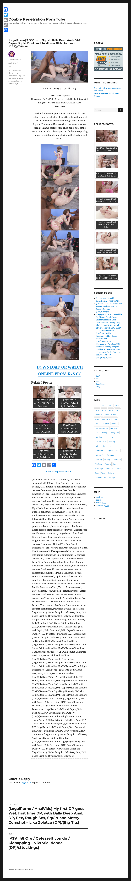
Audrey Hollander (109, 419)
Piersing (98, 460)
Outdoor (110, 455)
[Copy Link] (5, 24)
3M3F (97, 410)
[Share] (5, 30)
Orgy (98, 387)
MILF (118, 451)
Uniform (110, 473)
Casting (104, 433)
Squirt (18, 81)
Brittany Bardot (101, 428)
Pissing (107, 460)
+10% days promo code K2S (60, 471)
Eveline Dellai (101, 442)
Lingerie (21, 76)
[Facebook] (5, 9)
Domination (100, 437)
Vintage (112, 477)
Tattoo (11, 84)
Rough (108, 464)
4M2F (111, 410)
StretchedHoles (14, 59)
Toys (16, 84)
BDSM (97, 424)
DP (97, 379)
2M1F (97, 406)
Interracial (12, 76)
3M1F (10, 70)
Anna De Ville (110, 415)
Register (99, 497)
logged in (26, 782)
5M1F (118, 410)
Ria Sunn (98, 464)
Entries (101, 503)
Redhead (117, 460)
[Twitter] (5, 14)
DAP (10, 67)
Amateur (98, 415)
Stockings (99, 468)
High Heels (13, 73)
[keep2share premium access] (108, 59)
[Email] (5, 19)
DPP (97, 381)
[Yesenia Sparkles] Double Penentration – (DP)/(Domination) (106, 339)
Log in (98, 500)
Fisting (112, 442)
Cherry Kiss (114, 433)
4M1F (104, 410)
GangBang (100, 384)
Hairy (97, 446)
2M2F (104, 406)
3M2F (117, 406)
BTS (96, 433)
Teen (97, 473)
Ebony (110, 437)
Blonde (114, 424)
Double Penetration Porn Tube (36, 19)
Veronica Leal (100, 477)
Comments (102, 505)
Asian (97, 419)
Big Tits (106, 424)
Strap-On (109, 468)
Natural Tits (13, 78)
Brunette (17, 70)
